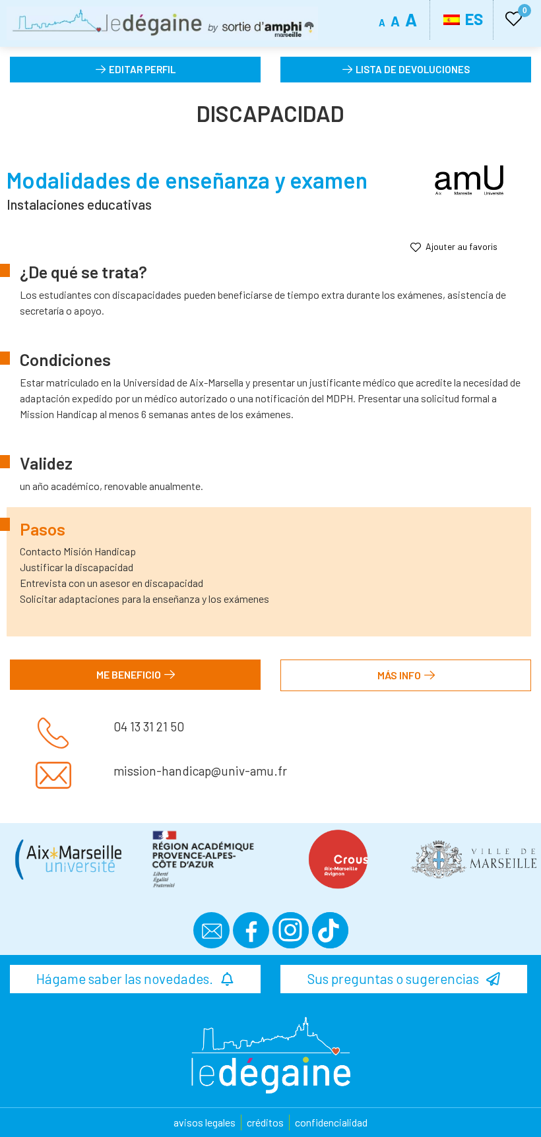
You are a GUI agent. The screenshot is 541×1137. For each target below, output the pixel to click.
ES (472, 18)
